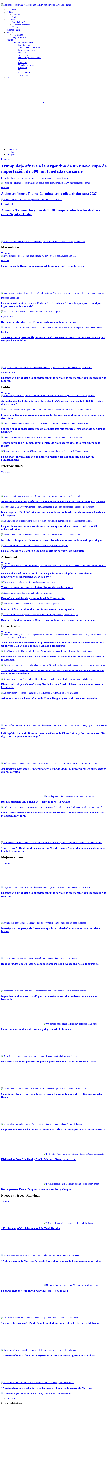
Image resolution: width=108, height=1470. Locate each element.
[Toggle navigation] (2, 3)
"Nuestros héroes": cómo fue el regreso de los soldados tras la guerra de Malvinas (48, 1355)
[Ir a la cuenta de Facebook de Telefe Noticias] (22, 101)
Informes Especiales (10, 298)
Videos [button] (10, 32)
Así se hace (23, 75)
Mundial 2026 (18, 22)
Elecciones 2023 (25, 72)
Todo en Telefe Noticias (23, 42)
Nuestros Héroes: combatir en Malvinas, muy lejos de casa (34, 1290)
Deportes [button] (11, 19)
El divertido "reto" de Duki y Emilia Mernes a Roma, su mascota (38, 1159)
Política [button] (10, 12)
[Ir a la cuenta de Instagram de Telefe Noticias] (65, 123)
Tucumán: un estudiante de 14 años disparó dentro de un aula (37, 587)
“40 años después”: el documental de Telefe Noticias (30, 1228)
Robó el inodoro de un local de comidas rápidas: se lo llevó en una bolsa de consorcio (50, 963)
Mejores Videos (8, 372)
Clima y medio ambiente (29, 47)
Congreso (11, 154)
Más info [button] (11, 40)
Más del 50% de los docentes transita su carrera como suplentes (37, 609)
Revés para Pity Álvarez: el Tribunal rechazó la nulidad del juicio (38, 321)
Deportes (16, 27)
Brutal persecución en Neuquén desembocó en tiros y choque (36, 1189)
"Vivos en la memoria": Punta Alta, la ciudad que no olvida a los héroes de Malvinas (50, 1323)
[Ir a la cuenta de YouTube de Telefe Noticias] (22, 123)
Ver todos (5, 253)
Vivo (9, 77)
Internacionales (13, 30)
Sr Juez (21, 60)
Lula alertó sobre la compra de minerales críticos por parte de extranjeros (43, 550)
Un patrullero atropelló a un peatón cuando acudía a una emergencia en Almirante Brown (53, 1129)
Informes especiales (26, 50)
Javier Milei (12, 149)
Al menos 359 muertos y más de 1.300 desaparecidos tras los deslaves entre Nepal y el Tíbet (53, 501)
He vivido (22, 62)
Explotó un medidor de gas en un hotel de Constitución (33, 598)
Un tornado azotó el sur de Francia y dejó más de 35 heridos (36, 1029)
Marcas (21, 70)
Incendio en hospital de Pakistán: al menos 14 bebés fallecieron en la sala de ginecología (51, 540)
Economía (16, 14)
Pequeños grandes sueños (29, 57)
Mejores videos (19, 37)
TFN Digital (17, 35)
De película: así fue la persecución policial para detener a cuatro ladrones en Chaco (48, 1061)
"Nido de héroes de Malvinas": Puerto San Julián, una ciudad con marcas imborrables (51, 1260)
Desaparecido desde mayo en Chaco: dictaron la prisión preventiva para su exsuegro (49, 620)
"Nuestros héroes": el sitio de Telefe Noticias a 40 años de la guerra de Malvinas (46, 1387)
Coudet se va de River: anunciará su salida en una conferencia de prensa (43, 266)
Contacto (11, 1398)
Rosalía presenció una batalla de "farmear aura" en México (35, 801)
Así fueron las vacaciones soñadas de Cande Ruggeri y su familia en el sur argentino (49, 698)
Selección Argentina (21, 25)
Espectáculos (24, 45)
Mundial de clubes (26, 65)
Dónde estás (23, 52)
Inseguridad (12, 152)
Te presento (23, 55)
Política (15, 17)
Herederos (22, 67)
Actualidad (11, 9)
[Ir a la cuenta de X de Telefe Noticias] (65, 101)
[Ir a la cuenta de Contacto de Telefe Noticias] (22, 144)
